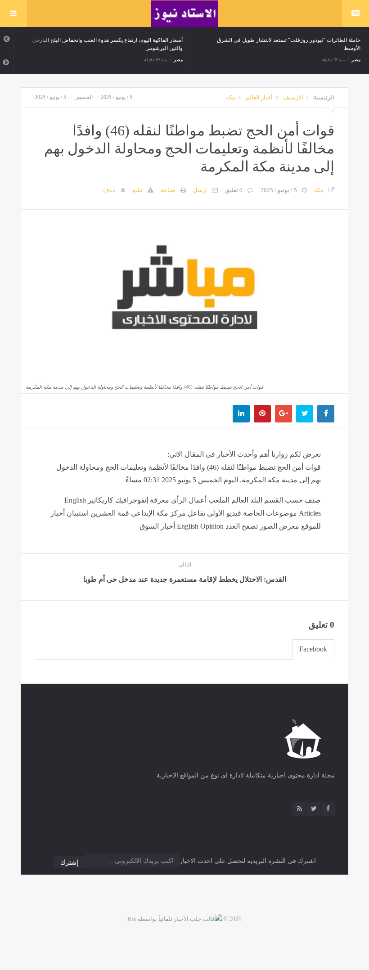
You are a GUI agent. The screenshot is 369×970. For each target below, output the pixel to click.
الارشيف (293, 97)
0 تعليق (234, 190)
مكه (230, 97)
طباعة (168, 190)
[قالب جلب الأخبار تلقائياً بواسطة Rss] (174, 918)
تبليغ (137, 190)
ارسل (200, 190)
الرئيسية (324, 97)
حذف (109, 190)
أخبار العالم (259, 97)
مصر (178, 59)
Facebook (313, 649)
